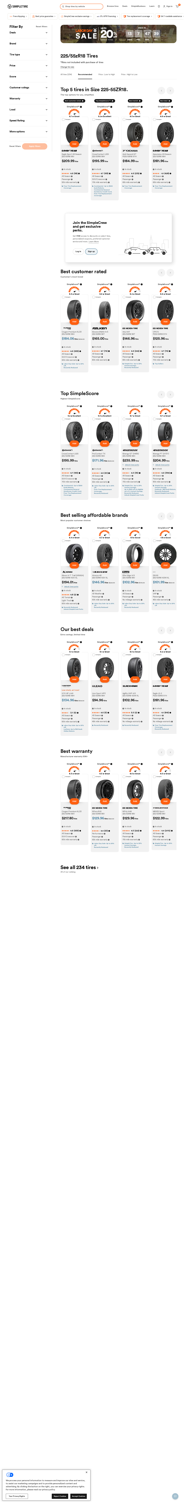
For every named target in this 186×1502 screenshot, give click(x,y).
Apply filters (34, 146)
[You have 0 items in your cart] (176, 6)
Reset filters (41, 27)
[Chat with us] (175, 1496)
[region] (46, 1485)
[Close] (86, 1472)
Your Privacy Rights (17, 1496)
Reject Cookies (60, 1496)
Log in (78, 251)
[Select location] (159, 6)
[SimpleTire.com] (18, 6)
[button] (28, 32)
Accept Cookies (78, 1496)
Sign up (91, 251)
